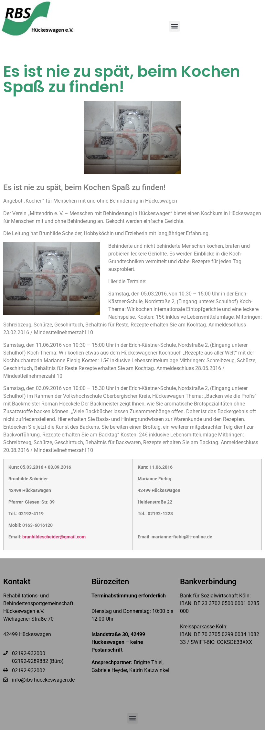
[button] (174, 26)
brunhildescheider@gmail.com (54, 537)
